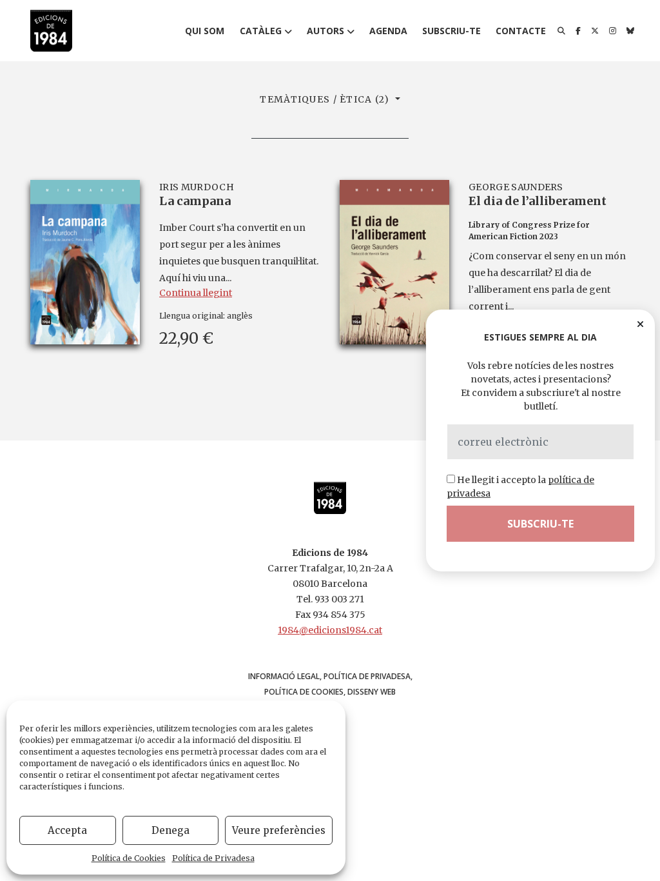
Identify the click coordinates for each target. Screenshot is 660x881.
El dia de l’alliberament (538, 200)
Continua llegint (195, 293)
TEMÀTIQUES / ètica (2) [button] (326, 99)
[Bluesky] (630, 31)
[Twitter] (595, 31)
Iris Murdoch (196, 187)
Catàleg (261, 31)
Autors (325, 31)
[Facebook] (578, 31)
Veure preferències (278, 830)
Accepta (67, 830)
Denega (170, 830)
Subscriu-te (451, 31)
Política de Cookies (129, 858)
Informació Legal (284, 676)
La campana (195, 200)
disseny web (371, 691)
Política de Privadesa (213, 858)
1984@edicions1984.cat (330, 630)
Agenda (388, 31)
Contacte (521, 31)
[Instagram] (612, 31)
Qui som (204, 31)
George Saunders (516, 187)
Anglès (240, 316)
